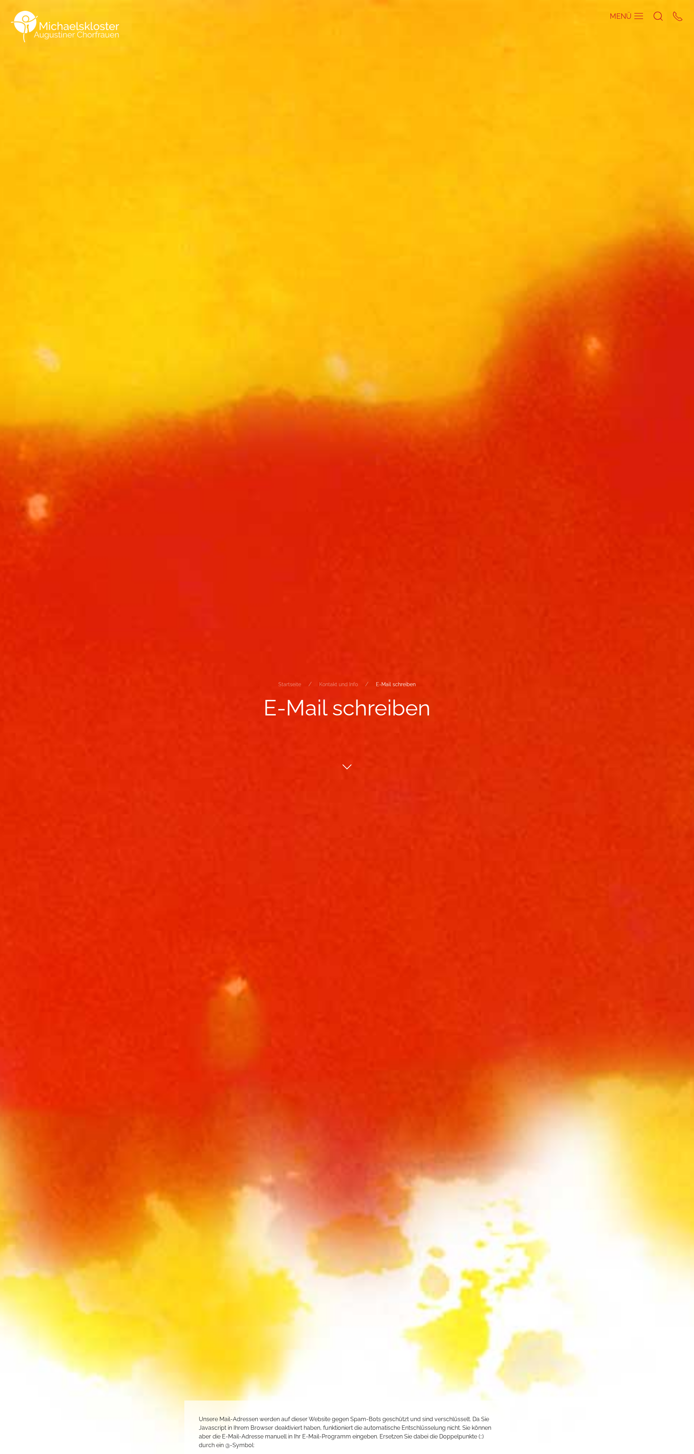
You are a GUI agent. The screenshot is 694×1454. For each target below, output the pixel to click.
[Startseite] (65, 26)
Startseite (289, 684)
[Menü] (638, 15)
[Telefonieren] (677, 15)
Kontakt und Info (338, 684)
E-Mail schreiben (396, 684)
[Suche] (658, 15)
